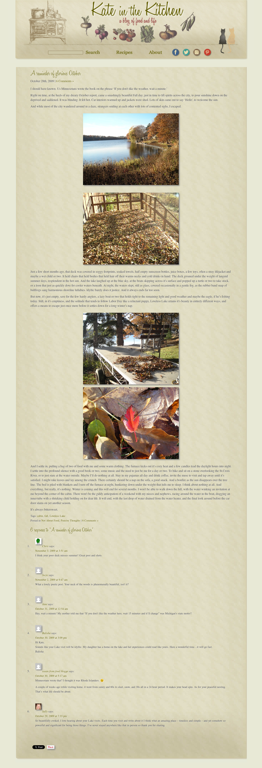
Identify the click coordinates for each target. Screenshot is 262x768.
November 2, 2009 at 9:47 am (51, 579)
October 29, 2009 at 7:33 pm (51, 716)
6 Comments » (65, 81)
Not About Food (50, 520)
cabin (40, 516)
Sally (45, 711)
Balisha (46, 633)
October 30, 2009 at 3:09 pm (51, 637)
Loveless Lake (57, 516)
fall (46, 516)
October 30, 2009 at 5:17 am (51, 676)
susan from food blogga (55, 671)
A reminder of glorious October (55, 74)
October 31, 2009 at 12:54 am (51, 609)
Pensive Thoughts (70, 520)
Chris (45, 546)
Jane (44, 604)
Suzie (45, 575)
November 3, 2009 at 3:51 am (51, 551)
